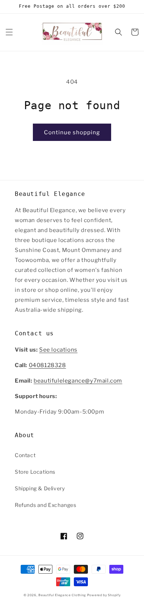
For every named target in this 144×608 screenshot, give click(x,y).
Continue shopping (72, 132)
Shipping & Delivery (40, 488)
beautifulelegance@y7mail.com (78, 380)
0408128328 (47, 365)
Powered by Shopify (104, 595)
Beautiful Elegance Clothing (62, 595)
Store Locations (35, 472)
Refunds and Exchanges (45, 505)
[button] (9, 32)
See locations (58, 349)
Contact (25, 455)
